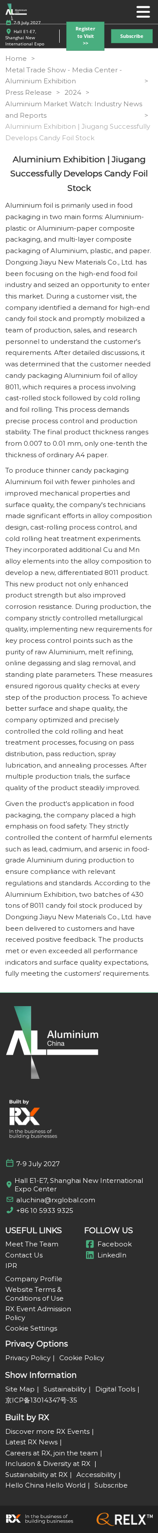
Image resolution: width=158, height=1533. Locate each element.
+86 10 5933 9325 (44, 1210)
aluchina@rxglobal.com (55, 1200)
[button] (85, 36)
